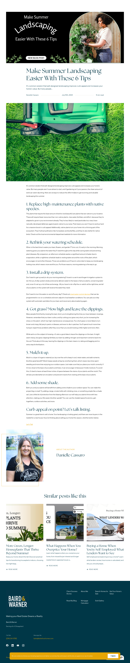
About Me (84, 591)
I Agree (113, 656)
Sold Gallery (99, 601)
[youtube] (18, 645)
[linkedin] (12, 645)
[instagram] (23, 645)
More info (96, 656)
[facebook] (7, 645)
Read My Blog (72, 601)
